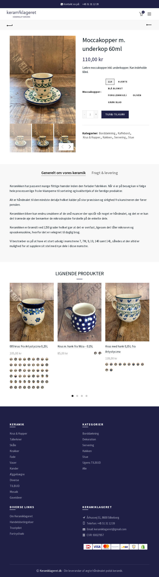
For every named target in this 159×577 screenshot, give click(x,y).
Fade (13, 457)
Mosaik (14, 492)
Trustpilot (16, 528)
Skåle (13, 445)
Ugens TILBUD (91, 462)
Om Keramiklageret (21, 516)
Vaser (13, 462)
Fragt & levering (105, 172)
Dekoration (89, 439)
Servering (120, 137)
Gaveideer (16, 497)
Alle (84, 468)
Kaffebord (124, 133)
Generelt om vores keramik (63, 172)
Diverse (14, 480)
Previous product (149, 25)
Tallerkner (16, 439)
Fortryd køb (17, 533)
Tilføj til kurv (115, 114)
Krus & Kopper (91, 137)
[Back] (10, 25)
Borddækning (107, 133)
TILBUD (15, 486)
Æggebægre (17, 474)
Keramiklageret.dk (51, 571)
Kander (14, 468)
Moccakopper (91, 92)
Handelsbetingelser (22, 522)
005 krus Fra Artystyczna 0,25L (29, 346)
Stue (131, 137)
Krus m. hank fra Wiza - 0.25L (75, 346)
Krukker (14, 451)
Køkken (107, 137)
